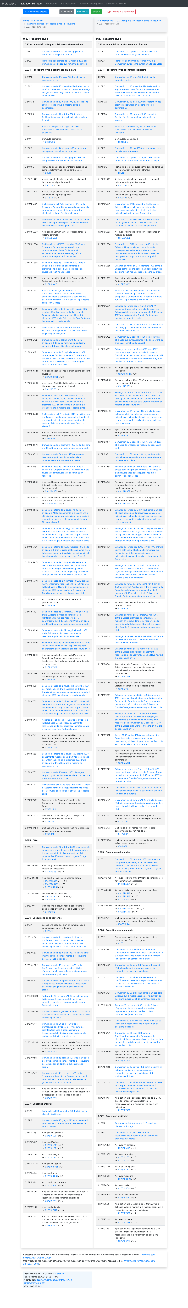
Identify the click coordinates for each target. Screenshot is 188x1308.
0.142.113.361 (51, 389)
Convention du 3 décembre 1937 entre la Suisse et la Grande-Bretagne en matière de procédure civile (138, 445)
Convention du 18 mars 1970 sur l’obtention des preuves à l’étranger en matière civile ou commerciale (138, 104)
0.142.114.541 (51, 881)
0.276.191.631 (51, 1145)
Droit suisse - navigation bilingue (22, 3)
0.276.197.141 (51, 1210)
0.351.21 (48, 173)
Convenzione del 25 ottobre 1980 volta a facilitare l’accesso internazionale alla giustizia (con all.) (64, 117)
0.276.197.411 (51, 1051)
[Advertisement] (130, 1289)
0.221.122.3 (50, 142)
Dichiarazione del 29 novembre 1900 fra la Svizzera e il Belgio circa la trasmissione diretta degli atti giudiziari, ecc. (65, 330)
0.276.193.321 (51, 377)
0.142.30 (49, 185)
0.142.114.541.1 (51, 503)
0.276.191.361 (51, 1135)
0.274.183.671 (51, 284)
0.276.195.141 (51, 1185)
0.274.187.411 (51, 667)
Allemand (66, 11)
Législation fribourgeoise (91, 3)
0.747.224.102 (51, 809)
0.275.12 (49, 931)
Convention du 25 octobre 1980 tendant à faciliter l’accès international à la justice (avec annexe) (137, 117)
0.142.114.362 (51, 491)
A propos (59, 1273)
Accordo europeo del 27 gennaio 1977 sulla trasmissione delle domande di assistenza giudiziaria (63, 129)
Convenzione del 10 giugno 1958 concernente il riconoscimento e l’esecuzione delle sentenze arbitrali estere (65, 1123)
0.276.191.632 (51, 1148)
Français (81, 11)
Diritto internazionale (33, 20)
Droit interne (51, 3)
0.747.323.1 (50, 821)
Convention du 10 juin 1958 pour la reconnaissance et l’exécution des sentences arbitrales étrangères (136, 1135)
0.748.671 (49, 834)
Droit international (67, 3)
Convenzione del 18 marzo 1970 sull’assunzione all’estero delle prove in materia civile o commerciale (65, 104)
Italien (95, 11)
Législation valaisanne (115, 3)
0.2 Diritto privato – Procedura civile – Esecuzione (51, 23)
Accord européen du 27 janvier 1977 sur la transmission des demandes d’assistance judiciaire (135, 129)
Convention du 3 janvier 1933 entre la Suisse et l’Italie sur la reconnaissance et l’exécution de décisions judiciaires (138, 1023)
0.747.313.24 (51, 912)
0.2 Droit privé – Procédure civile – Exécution (139, 20)
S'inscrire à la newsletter (122, 11)
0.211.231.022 (51, 238)
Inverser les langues (37, 11)
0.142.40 (49, 197)
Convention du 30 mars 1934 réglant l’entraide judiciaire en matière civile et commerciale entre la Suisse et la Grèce (138, 457)
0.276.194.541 (51, 887)
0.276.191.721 (51, 1157)
